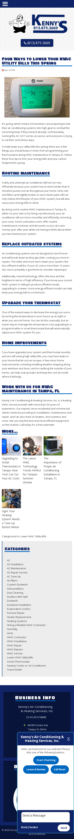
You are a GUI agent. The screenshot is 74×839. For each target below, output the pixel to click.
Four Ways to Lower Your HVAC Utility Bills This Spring (36, 61)
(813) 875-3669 (38, 43)
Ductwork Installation (19, 605)
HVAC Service (15, 653)
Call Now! (59, 769)
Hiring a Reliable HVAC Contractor (26, 625)
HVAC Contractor (16, 637)
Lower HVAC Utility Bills (33, 536)
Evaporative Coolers (19, 609)
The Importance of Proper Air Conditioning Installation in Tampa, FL (52, 468)
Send (64, 827)
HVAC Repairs (15, 649)
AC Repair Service (17, 572)
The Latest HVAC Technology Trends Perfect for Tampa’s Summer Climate (32, 470)
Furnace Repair (15, 613)
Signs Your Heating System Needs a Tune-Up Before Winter (11, 519)
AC (8, 560)
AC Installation (15, 564)
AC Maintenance (16, 568)
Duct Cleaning (15, 592)
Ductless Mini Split (17, 596)
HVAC (10, 633)
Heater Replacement (19, 617)
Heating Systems (17, 621)
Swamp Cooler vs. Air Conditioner (26, 665)
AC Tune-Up (14, 576)
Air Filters (12, 580)
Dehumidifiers (15, 588)
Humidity (12, 629)
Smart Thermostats (18, 661)
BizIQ (24, 827)
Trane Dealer (14, 669)
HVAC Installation (17, 641)
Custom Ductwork (17, 584)
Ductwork (12, 600)
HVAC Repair (14, 645)
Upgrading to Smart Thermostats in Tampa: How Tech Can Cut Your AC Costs (11, 468)
